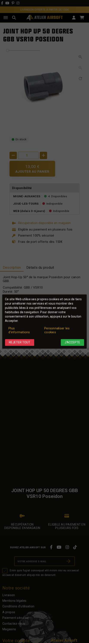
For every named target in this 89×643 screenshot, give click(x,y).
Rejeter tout (19, 342)
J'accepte (72, 342)
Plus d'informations (19, 330)
